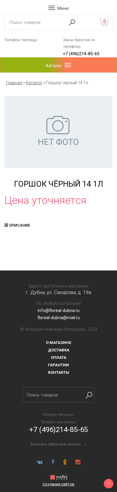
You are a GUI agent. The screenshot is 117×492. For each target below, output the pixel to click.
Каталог (34, 82)
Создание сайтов (58, 484)
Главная (14, 82)
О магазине (58, 342)
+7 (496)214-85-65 (81, 53)
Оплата (58, 357)
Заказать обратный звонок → (58, 444)
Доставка (58, 350)
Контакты (58, 372)
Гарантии (58, 365)
